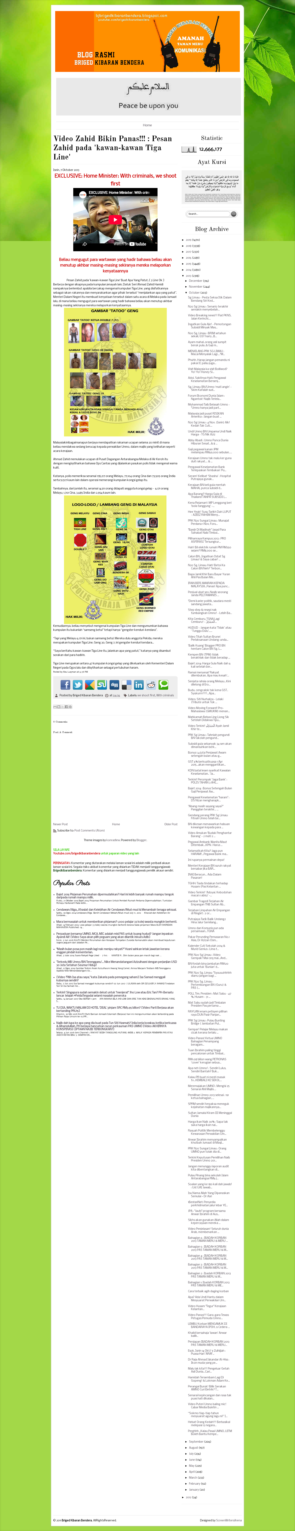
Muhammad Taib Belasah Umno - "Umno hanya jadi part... (209, 406)
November (196, 286)
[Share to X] (63, 707)
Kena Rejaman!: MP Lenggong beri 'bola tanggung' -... (210, 504)
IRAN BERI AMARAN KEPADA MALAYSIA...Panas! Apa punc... (209, 585)
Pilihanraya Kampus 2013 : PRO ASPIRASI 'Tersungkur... (207, 540)
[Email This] (55, 707)
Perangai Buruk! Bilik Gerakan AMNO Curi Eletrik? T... (207, 1388)
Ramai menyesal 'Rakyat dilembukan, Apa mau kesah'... (208, 674)
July (191, 1453)
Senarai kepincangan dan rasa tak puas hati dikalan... (209, 1397)
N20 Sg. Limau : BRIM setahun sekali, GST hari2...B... (207, 335)
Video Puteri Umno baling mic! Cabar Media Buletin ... (207, 1406)
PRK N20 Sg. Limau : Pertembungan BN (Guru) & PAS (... (207, 985)
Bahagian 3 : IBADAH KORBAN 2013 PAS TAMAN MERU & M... (208, 1266)
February (195, 1483)
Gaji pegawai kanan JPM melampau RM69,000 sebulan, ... (210, 451)
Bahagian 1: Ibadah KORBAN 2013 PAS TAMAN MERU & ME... (209, 1284)
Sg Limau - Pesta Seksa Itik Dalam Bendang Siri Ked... (210, 299)
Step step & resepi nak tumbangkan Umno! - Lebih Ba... (210, 612)
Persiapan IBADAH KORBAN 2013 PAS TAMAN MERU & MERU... (208, 1343)
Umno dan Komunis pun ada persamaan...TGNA (206, 930)
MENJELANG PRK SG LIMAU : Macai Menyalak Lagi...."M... (206, 353)
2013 (189, 276)
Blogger (141, 840)
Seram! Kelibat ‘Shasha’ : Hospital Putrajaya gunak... (209, 478)
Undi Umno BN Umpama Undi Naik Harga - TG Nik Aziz (210, 433)
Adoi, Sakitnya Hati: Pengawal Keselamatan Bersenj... (207, 380)
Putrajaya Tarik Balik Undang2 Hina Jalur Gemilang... (207, 921)
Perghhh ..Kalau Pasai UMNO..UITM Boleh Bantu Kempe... (210, 1433)
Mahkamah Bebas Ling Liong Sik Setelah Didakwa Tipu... (208, 719)
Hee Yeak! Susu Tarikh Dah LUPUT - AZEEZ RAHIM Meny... (209, 514)
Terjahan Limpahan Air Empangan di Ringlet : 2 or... (209, 912)
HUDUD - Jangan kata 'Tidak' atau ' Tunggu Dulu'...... (209, 629)
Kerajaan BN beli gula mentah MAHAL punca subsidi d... (207, 487)
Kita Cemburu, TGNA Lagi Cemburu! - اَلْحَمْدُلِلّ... (204, 621)
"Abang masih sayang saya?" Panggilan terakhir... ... (205, 808)
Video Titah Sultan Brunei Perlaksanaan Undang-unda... (208, 638)
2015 (189, 264)
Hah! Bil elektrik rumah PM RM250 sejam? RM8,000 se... (209, 549)
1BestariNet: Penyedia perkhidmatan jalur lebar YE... (208, 1204)
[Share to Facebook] (66, 707)
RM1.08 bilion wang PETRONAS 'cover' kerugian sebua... (207, 1061)
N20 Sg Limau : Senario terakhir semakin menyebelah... (208, 308)
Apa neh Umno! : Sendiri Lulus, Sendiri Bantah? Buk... (207, 1070)
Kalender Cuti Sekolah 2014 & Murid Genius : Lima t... (206, 948)
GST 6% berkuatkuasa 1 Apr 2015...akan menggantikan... (207, 763)
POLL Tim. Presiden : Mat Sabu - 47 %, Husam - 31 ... (209, 995)
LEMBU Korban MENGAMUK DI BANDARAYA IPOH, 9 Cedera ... (209, 1326)
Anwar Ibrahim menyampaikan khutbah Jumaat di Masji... (207, 1141)
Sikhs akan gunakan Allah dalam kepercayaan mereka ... (208, 1222)
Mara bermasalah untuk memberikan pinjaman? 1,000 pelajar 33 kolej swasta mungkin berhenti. (116, 921)
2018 (189, 246)
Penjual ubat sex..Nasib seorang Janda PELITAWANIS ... (208, 594)
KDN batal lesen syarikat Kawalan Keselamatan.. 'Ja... (209, 772)
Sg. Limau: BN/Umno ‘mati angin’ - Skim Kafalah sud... (210, 389)
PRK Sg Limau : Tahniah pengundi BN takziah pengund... (209, 737)
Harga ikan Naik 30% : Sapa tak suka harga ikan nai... (208, 1123)
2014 (189, 270)
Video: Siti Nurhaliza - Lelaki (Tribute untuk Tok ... (205, 701)
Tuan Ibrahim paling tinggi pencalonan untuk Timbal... (206, 1052)
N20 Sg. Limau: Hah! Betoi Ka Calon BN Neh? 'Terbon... (206, 567)
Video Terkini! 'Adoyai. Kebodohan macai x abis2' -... (210, 894)
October (194, 292)
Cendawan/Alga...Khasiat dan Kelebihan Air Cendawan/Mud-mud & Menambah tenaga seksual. (116, 909)
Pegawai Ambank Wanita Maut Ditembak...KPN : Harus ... (207, 844)
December (196, 281)
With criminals (165, 695)
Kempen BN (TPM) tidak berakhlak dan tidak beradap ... (209, 656)
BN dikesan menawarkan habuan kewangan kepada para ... (209, 826)
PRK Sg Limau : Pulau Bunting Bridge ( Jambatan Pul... (206, 1022)
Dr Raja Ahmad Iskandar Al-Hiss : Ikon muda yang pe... (208, 1361)
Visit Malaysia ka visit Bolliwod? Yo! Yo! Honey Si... (207, 371)
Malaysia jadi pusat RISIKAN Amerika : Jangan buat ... (206, 415)
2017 (189, 251)
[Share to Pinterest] (70, 707)
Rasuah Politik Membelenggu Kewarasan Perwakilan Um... (207, 1132)
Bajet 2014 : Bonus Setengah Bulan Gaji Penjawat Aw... (210, 790)
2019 (189, 240)
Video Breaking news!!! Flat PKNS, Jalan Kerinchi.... (209, 317)
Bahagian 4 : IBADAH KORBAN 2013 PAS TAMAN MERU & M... (208, 1257)
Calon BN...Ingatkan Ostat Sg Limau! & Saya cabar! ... (206, 558)
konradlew (113, 840)
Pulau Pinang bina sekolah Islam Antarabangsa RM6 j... (208, 1177)
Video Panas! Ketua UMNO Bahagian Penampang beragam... (205, 1041)
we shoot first (146, 695)
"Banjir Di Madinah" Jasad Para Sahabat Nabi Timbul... (207, 531)
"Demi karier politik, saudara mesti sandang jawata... (209, 603)
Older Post (171, 824)
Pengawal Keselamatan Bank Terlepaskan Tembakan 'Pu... (207, 469)
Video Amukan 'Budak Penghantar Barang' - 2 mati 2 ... (210, 835)
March (193, 1477)
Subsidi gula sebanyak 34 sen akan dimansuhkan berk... (210, 746)
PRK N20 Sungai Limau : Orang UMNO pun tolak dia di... (207, 1150)
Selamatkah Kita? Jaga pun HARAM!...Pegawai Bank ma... (208, 853)
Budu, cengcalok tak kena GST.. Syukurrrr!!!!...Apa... (208, 692)
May (192, 1466)
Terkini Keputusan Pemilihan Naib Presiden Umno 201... (209, 1159)
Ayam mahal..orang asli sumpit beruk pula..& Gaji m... (207, 344)
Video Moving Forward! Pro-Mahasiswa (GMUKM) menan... (209, 710)
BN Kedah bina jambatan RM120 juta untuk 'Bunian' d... (208, 965)
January (194, 1489)
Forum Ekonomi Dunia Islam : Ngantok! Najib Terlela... (206, 397)
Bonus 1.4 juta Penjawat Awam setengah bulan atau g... (207, 754)
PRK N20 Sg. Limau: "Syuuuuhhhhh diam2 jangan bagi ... (210, 974)
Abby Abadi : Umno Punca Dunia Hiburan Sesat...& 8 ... (208, 442)
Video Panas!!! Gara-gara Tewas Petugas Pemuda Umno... (208, 1317)
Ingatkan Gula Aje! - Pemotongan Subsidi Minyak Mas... (209, 326)
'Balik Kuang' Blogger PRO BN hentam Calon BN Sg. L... (206, 647)
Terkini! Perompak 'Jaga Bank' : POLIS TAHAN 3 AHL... (207, 781)
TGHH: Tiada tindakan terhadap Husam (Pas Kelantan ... (208, 885)
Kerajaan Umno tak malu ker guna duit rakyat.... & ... (210, 460)
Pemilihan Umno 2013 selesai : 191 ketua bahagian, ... (208, 1097)
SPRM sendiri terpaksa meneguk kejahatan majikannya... (208, 1106)
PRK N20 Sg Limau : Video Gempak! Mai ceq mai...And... (207, 957)
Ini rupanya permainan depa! (206, 860)
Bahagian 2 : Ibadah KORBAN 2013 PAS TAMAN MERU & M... (209, 1275)
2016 (189, 257)
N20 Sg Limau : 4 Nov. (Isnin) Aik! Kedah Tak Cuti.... (209, 424)
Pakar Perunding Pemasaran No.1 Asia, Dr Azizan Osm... (209, 939)
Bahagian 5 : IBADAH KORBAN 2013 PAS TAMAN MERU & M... (208, 1248)
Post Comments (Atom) (89, 830)
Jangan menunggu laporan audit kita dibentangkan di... (208, 1168)
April (192, 1472)
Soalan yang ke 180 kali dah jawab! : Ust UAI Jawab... (210, 1186)
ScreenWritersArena (229, 1520)
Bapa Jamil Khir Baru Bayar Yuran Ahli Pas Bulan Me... (209, 576)
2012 (189, 1497)
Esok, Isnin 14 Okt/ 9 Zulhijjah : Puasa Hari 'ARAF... (207, 1352)
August (194, 1447)
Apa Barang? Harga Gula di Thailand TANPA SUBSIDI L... (207, 496)
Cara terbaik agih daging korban (208, 1291)
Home (147, 125)
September (196, 1441)
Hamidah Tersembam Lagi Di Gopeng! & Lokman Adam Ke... (209, 1379)
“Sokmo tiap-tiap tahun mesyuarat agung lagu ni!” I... (208, 1415)
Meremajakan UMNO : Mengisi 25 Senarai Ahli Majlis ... (209, 1088)
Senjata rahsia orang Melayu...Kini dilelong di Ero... (209, 683)
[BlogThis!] (59, 707)
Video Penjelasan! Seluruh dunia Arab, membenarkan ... (208, 1231)
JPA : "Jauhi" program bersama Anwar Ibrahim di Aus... (207, 1213)
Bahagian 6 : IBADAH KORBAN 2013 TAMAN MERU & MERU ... (208, 1240)
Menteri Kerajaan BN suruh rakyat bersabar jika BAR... (209, 867)
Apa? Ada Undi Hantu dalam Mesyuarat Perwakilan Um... (207, 1299)
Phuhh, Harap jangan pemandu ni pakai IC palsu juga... (209, 362)
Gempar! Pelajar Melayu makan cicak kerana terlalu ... (208, 1031)
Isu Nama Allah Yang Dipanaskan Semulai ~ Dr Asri (209, 1195)
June (192, 1460)
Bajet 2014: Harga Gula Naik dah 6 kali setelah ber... (209, 665)
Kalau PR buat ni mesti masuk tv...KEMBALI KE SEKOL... (206, 1079)
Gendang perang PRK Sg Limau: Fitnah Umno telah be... (208, 817)
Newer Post (60, 824)
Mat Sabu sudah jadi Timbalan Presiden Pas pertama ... (207, 1004)
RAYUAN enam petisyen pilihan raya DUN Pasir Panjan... (207, 1013)
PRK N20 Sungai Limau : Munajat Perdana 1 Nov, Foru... (208, 522)
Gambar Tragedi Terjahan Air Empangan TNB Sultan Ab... (206, 903)
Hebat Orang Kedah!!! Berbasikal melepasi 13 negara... (209, 1424)
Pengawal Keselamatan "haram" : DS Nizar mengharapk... (208, 799)
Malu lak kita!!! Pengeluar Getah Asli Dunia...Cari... (208, 1370)
